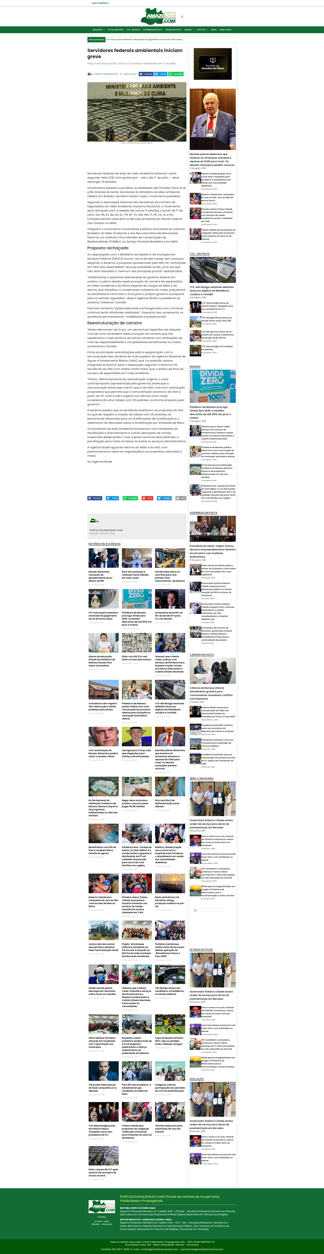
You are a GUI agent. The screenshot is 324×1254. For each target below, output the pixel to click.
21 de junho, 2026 (208, 848)
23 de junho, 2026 (197, 830)
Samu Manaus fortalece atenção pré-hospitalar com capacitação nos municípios (102, 1042)
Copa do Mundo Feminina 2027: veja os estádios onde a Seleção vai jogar (169, 1041)
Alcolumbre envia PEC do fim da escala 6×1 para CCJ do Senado (169, 615)
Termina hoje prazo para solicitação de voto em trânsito (169, 1128)
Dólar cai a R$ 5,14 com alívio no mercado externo (136, 658)
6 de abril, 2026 (207, 643)
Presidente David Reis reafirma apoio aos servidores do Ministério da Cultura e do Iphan (217, 728)
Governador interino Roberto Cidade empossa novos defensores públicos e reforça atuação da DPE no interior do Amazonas (216, 589)
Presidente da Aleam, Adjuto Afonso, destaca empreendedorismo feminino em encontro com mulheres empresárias (213, 551)
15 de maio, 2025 (208, 767)
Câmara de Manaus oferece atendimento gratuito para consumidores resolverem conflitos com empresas (211, 693)
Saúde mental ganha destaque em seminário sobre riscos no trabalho (102, 991)
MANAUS (188, 29)
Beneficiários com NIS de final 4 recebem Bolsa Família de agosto (102, 850)
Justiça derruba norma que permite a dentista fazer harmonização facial (103, 947)
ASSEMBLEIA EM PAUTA (152, 29)
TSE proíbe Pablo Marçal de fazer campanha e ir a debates (103, 1087)
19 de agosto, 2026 (198, 560)
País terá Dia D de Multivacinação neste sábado (167, 803)
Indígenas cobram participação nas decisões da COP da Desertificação (170, 1087)
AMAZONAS (97, 29)
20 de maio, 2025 (208, 749)
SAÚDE (214, 29)
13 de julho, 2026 (197, 702)
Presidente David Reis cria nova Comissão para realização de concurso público (217, 743)
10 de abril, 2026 (207, 598)
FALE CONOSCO (100, 3)
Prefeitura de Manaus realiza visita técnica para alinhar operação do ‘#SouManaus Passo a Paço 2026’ (169, 950)
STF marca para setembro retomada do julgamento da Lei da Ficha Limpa (103, 615)
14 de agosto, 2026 (209, 341)
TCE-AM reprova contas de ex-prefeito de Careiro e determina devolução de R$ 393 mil (217, 334)
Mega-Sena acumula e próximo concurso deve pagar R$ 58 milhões (135, 803)
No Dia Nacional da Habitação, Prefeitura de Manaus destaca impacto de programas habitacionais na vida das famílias (103, 808)
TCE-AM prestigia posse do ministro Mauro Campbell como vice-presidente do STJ (102, 1130)
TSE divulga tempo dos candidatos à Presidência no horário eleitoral (169, 991)
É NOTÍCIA (201, 29)
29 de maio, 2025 (208, 734)
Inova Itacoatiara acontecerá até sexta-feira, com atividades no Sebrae (218, 857)
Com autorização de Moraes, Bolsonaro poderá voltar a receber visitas (103, 753)
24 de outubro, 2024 (209, 863)
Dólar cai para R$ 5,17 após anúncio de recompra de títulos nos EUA (103, 1172)
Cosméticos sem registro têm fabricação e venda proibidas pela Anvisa (103, 706)
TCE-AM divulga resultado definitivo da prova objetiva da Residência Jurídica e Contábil (169, 708)
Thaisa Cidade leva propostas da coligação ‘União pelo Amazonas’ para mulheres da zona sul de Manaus (137, 1131)
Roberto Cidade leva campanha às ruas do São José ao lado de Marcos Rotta (103, 902)
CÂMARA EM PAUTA (173, 29)
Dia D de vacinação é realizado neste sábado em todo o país (135, 574)
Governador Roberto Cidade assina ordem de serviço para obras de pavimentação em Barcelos (211, 824)
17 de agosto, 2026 (208, 324)
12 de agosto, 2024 (209, 881)
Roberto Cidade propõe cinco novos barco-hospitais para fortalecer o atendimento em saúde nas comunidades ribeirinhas (169, 855)
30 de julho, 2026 (208, 578)
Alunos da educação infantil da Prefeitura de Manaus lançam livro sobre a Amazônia (102, 661)
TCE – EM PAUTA (133, 29)
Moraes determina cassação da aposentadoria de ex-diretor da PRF (101, 576)
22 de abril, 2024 (208, 899)
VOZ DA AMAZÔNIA (115, 29)
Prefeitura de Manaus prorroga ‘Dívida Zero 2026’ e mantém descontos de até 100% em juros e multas (137, 618)
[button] (146, 74)
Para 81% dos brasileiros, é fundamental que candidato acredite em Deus (136, 1089)
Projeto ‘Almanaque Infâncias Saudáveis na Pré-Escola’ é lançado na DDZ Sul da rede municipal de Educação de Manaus (136, 950)
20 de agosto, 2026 (209, 189)
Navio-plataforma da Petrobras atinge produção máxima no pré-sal (170, 902)
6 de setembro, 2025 (209, 720)
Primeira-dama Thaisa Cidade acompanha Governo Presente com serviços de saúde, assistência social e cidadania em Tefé (134, 905)
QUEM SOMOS (225, 29)
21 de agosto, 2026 (198, 168)
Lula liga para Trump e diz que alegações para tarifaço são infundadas (136, 753)
